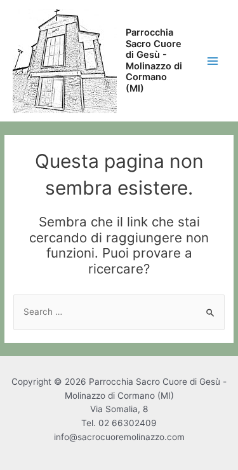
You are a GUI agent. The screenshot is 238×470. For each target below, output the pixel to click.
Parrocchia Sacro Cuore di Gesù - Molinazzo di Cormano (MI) (154, 60)
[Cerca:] (119, 312)
